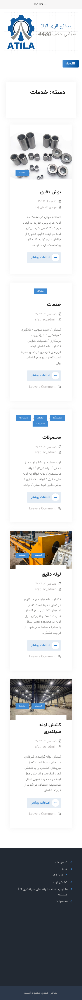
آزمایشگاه (57, 418)
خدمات (22, 172)
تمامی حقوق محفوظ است (40, 993)
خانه (65, 869)
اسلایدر (38, 555)
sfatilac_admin (45, 319)
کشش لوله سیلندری (50, 728)
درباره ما (57, 874)
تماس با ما (61, 862)
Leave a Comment (42, 387)
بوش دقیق (50, 192)
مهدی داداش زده (45, 207)
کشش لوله (60, 882)
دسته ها (23, 418)
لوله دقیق (51, 574)
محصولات (40, 423)
